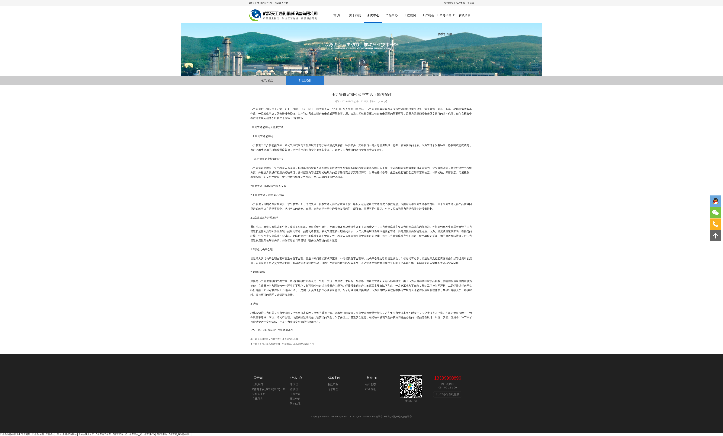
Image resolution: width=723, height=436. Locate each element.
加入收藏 (460, 3)
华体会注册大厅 (86, 434)
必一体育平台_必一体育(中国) (140, 434)
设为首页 (448, 3)
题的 (260, 329)
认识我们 (257, 384)
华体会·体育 (38, 434)
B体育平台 (161, 434)
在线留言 (465, 15)
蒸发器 (294, 389)
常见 (270, 329)
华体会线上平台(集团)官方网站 (61, 434)
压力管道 (295, 398)
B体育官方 (118, 434)
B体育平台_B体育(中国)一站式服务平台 (446, 18)
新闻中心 (373, 15)
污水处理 (295, 403)
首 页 (336, 15)
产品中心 (392, 15)
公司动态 (267, 80)
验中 (275, 329)
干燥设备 (295, 393)
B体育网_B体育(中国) (179, 434)
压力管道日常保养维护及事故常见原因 (278, 339)
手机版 (470, 3)
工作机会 (428, 15)
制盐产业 (333, 384)
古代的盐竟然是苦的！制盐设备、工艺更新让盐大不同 (286, 343)
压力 (290, 329)
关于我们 (355, 15)
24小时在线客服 (449, 394)
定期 (285, 329)
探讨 (265, 329)
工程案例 (410, 15)
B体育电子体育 (103, 434)
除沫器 (294, 384)
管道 (280, 329)
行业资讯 (305, 80)
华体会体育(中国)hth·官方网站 (15, 434)
